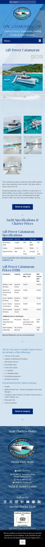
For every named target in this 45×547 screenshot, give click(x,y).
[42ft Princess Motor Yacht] (32, 56)
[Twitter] (11, 502)
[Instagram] (16, 502)
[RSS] (39, 502)
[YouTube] (28, 502)
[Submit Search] (11, 2)
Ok (22, 542)
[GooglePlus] (22, 502)
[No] (42, 538)
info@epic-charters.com (23, 482)
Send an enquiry (22, 207)
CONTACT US (7, 260)
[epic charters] (22, 13)
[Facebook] (5, 502)
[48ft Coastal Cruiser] (41, 56)
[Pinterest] (33, 502)
